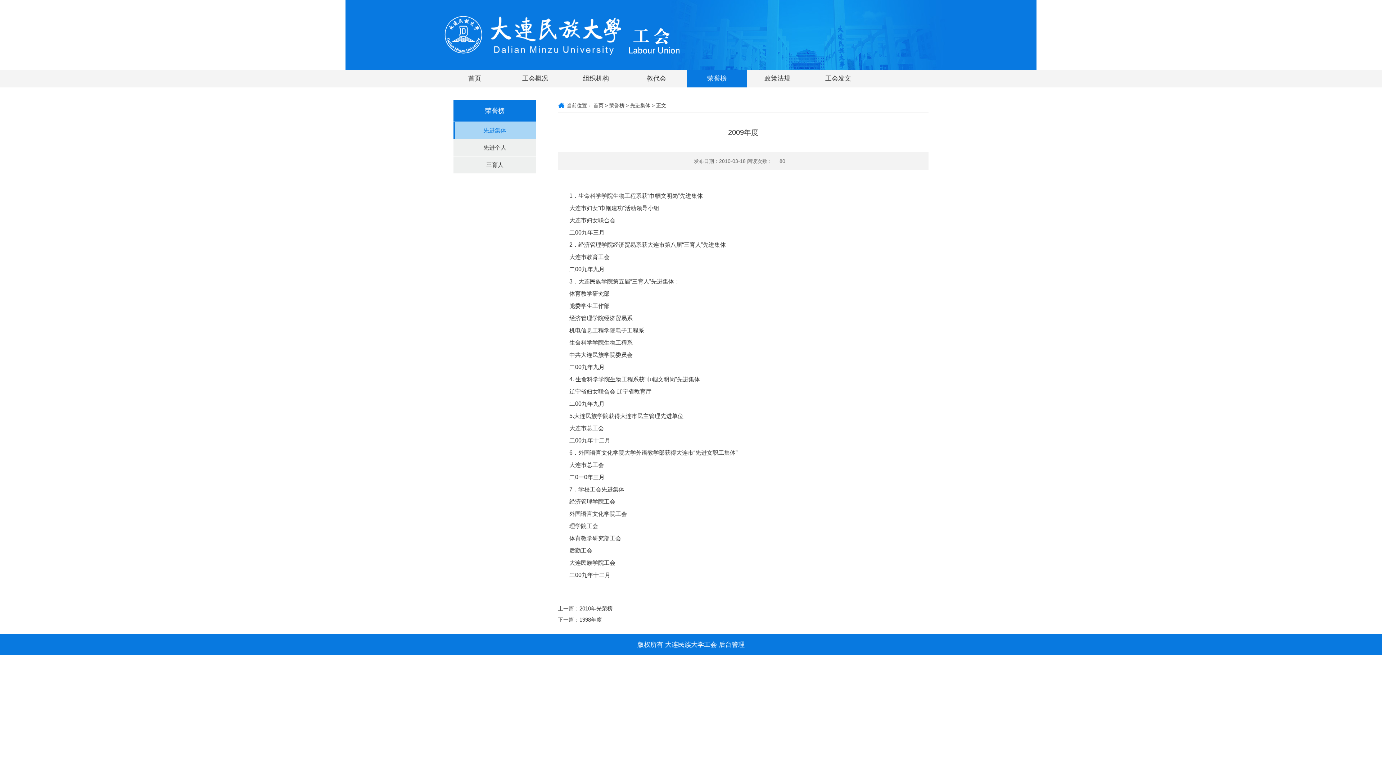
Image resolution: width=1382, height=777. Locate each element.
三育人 (494, 165)
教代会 (656, 78)
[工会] (562, 34)
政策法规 (777, 78)
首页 (474, 78)
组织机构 (596, 78)
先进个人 (494, 148)
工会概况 (535, 78)
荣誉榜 (717, 78)
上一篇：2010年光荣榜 (585, 608)
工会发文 (838, 78)
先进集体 (494, 130)
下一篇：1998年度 (580, 620)
